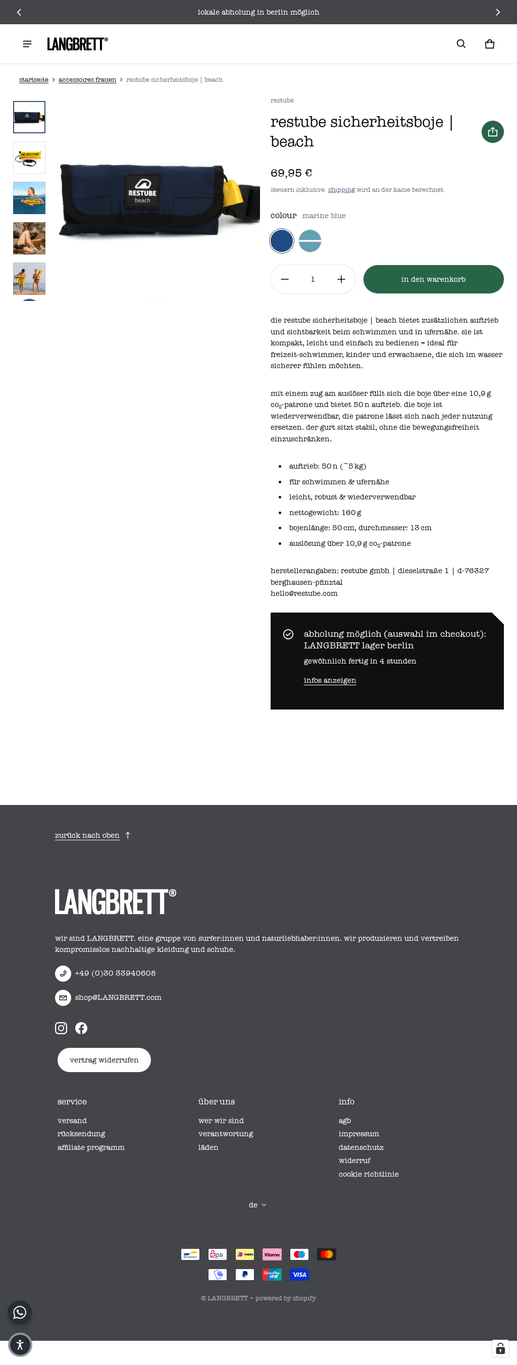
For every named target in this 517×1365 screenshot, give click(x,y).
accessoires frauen (87, 79)
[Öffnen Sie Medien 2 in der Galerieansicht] (29, 157)
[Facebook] (81, 1028)
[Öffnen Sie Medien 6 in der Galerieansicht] (29, 279)
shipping (341, 189)
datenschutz (361, 1147)
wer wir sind (221, 1120)
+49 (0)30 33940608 (115, 973)
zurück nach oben (87, 835)
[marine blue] (282, 241)
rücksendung (81, 1133)
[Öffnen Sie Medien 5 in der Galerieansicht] (29, 238)
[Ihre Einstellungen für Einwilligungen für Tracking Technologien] (500, 1348)
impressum (359, 1133)
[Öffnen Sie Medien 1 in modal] (157, 198)
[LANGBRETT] (77, 43)
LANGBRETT (228, 1298)
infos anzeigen (330, 680)
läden (208, 1147)
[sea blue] (310, 241)
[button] (461, 44)
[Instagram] (61, 1028)
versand (72, 1120)
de (253, 1204)
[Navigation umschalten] (27, 44)
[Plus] (341, 279)
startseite (33, 79)
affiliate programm (91, 1147)
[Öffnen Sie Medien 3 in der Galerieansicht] (29, 198)
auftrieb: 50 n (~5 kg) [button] (328, 466)
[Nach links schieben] (19, 12)
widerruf (354, 1160)
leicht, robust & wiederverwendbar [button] (352, 496)
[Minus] (285, 279)
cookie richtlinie (369, 1174)
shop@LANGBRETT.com (118, 997)
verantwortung (225, 1133)
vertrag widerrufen (104, 1060)
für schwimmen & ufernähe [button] (339, 481)
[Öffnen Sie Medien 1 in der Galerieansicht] (29, 117)
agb (345, 1120)
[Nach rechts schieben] (498, 12)
